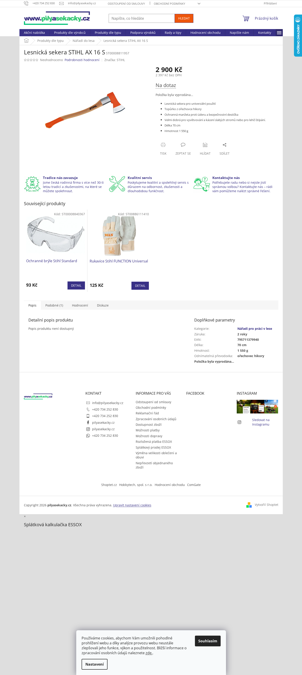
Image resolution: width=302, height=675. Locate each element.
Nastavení (94, 664)
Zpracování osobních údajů (156, 419)
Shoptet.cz (109, 485)
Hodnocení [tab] (80, 305)
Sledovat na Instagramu (261, 422)
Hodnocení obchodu (170, 485)
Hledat (184, 18)
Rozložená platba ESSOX (154, 441)
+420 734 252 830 (105, 409)
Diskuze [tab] (103, 305)
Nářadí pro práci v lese (254, 328)
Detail (76, 285)
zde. (149, 652)
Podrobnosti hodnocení (82, 60)
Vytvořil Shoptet (266, 505)
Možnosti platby (148, 430)
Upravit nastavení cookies (132, 505)
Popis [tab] (32, 305)
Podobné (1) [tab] (54, 305)
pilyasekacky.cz (103, 422)
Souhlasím (207, 641)
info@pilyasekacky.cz (107, 403)
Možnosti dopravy (149, 436)
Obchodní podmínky (169, 4)
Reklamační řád (147, 413)
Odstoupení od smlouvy (126, 4)
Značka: (114, 60)
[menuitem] (34, 32)
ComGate (194, 485)
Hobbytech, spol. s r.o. (135, 485)
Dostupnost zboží (149, 424)
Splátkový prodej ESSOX (153, 447)
